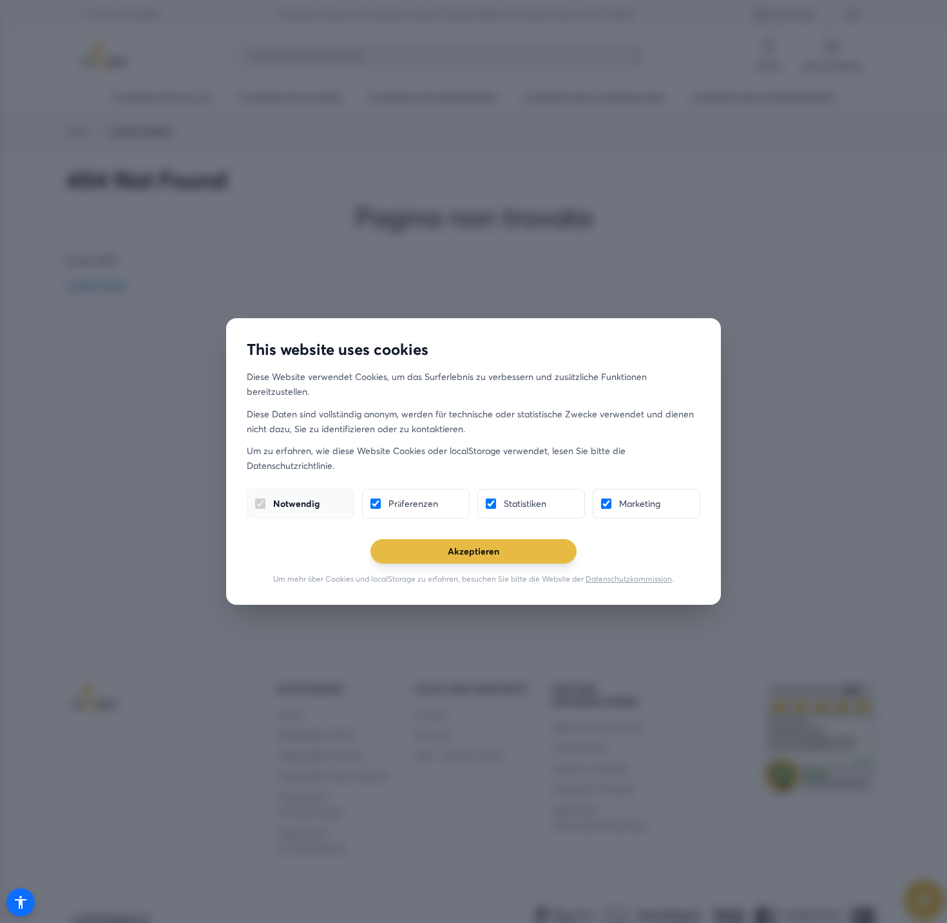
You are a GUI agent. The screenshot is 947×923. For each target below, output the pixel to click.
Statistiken (525, 503)
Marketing (639, 503)
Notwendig (296, 503)
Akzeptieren (473, 551)
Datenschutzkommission (629, 579)
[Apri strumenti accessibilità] (20, 902)
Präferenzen (413, 503)
